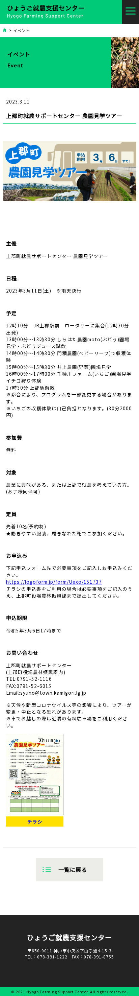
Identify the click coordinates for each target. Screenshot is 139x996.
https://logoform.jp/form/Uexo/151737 (54, 581)
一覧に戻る (72, 869)
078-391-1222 (52, 957)
